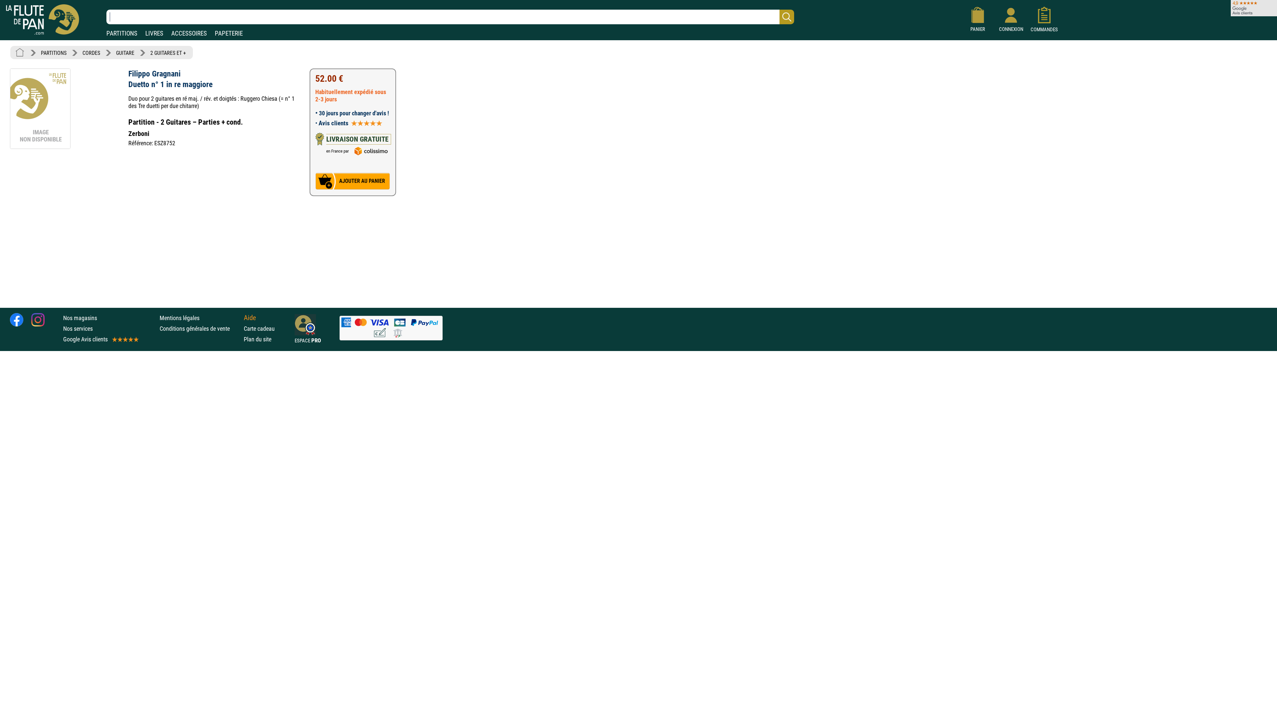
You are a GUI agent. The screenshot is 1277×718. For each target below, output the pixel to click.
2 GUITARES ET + (168, 53)
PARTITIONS (121, 33)
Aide (250, 318)
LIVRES (154, 33)
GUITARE (125, 53)
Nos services (78, 328)
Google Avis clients (85, 339)
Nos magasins (80, 317)
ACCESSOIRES (189, 33)
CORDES (91, 53)
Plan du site (257, 339)
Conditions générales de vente (200, 328)
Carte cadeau (259, 328)
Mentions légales (180, 317)
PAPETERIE (229, 33)
